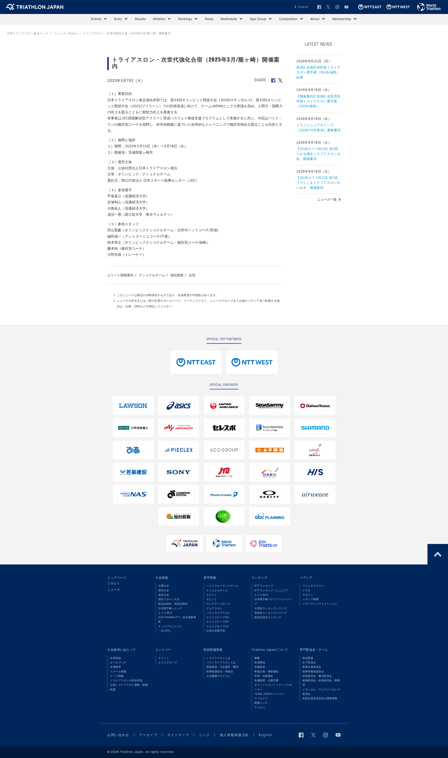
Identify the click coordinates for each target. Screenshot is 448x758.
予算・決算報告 (263, 676)
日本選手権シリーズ (170, 608)
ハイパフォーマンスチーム (222, 585)
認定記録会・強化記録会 (173, 603)
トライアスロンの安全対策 (126, 680)
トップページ (116, 577)
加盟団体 (259, 666)
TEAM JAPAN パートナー (270, 694)
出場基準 (115, 666)
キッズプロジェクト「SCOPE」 (170, 628)
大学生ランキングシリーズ (270, 608)
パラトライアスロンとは (221, 662)
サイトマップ (178, 735)
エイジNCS (165, 612)
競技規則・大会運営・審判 (222, 666)
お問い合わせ (118, 735)
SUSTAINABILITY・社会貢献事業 (177, 619)
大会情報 (161, 577)
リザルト (113, 583)
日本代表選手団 (215, 630)
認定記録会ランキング (267, 617)
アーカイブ (261, 698)
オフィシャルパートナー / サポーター (273, 687)
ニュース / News (65, 33)
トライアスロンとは (218, 658)
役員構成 (259, 662)
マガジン (307, 594)
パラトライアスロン (218, 612)
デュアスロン (214, 608)
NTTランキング (263, 585)
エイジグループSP (217, 621)
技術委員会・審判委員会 (317, 676)
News (209, 19)
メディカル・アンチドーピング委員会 (321, 692)
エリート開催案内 (120, 275)
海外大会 (163, 594)
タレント (211, 599)
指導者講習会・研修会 (219, 671)
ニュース (113, 589)
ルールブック (118, 662)
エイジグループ (167, 662)
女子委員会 (309, 662)
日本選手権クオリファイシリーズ (273, 601)
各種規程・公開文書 (266, 680)
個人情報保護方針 (234, 735)
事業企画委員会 (311, 666)
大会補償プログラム (218, 676)
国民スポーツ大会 (169, 599)
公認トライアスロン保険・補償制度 (129, 687)
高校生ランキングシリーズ (270, 612)
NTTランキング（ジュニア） (271, 590)
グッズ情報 (117, 676)
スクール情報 (118, 671)
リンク (204, 735)
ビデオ (306, 590)
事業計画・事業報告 (266, 671)
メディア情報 (310, 599)
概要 (257, 658)
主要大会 (163, 585)
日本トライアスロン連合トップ (28, 33)
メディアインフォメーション (319, 603)
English (303, 6)
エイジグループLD (217, 626)
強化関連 (176, 275)
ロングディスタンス (218, 603)
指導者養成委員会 (313, 671)
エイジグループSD (217, 617)
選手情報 (209, 577)
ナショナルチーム (152, 275)
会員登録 (115, 658)
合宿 (192, 275)
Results (140, 19)
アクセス (259, 707)
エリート (211, 594)
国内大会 (163, 590)
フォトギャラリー (313, 585)
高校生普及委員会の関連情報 (319, 698)
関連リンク (261, 702)
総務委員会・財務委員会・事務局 (321, 682)
